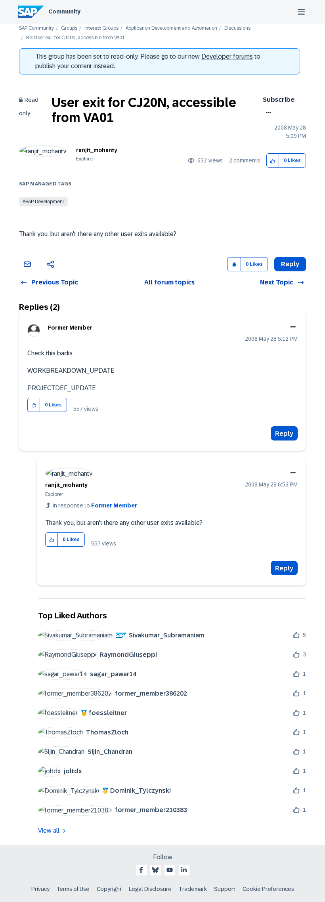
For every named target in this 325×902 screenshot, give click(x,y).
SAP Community (36, 28)
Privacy (40, 889)
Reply (284, 433)
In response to (95, 505)
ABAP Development (43, 201)
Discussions (237, 28)
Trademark (193, 889)
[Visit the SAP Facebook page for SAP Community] (141, 870)
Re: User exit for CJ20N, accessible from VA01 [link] (75, 37)
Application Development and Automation (171, 28)
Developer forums (227, 56)
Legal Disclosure (150, 889)
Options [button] (267, 112)
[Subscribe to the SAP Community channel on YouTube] (169, 870)
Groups (69, 28)
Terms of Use (73, 889)
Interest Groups (101, 28)
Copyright (109, 889)
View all (48, 830)
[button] (273, 161)
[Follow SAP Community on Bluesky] (155, 870)
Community (64, 11)
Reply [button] (290, 264)
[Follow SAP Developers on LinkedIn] (184, 870)
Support (224, 889)
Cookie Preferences (268, 889)
